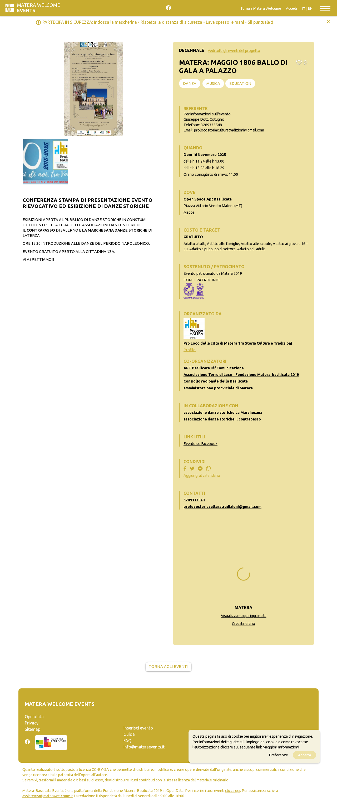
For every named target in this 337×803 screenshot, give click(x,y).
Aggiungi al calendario (202, 475)
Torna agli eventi (169, 666)
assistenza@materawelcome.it (47, 796)
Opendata (34, 716)
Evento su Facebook (200, 444)
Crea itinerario (243, 623)
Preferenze (278, 755)
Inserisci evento (138, 728)
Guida (129, 734)
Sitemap (32, 729)
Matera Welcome (38, 8)
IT (303, 8)
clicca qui (232, 791)
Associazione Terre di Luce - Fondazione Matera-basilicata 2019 (241, 375)
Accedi (291, 8)
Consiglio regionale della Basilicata (216, 381)
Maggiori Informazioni (281, 747)
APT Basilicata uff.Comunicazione (214, 368)
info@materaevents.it (144, 747)
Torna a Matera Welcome (260, 8)
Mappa (189, 212)
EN (310, 8)
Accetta (304, 755)
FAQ (127, 740)
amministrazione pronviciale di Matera (218, 388)
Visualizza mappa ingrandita (243, 616)
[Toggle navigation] (325, 8)
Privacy (31, 723)
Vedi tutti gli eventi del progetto (234, 50)
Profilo (190, 350)
